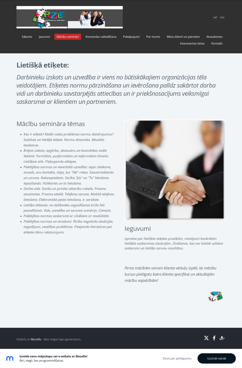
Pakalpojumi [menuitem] (131, 37)
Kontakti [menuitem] (217, 43)
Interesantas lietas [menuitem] (192, 43)
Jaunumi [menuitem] (44, 37)
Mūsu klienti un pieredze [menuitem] (183, 37)
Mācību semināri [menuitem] (68, 37)
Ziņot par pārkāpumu (177, 358)
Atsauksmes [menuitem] (214, 37)
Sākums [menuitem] (27, 37)
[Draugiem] (222, 338)
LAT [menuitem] (215, 17)
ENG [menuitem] (222, 17)
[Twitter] (206, 338)
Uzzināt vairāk (216, 358)
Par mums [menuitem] (153, 37)
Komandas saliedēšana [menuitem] (101, 37)
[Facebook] (214, 338)
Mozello (36, 339)
